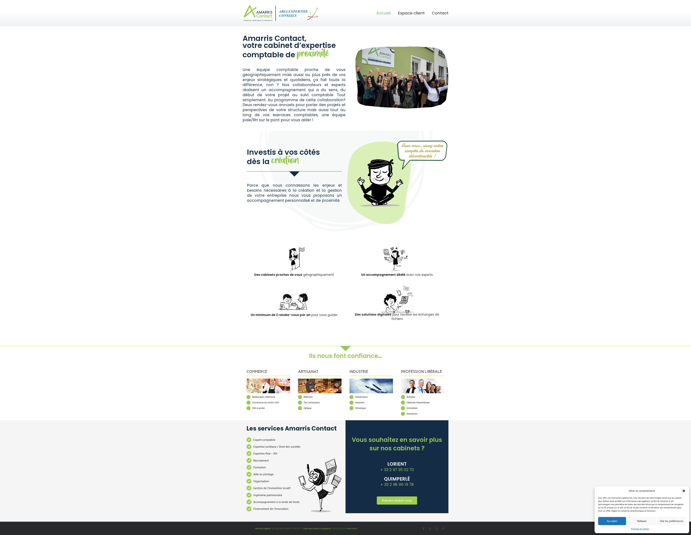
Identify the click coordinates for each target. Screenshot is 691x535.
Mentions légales (263, 528)
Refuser (642, 521)
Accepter (612, 521)
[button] (684, 491)
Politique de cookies (640, 528)
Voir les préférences (671, 521)
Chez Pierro (351, 528)
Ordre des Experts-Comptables (317, 528)
